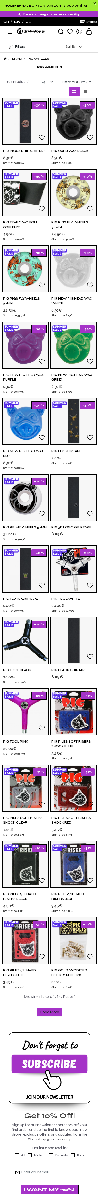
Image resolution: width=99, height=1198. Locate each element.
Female (61, 1155)
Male (38, 1155)
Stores (91, 21)
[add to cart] (89, 31)
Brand (17, 58)
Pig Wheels (38, 58)
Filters (20, 46)
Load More (49, 1012)
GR (6, 21)
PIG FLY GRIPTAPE (66, 451)
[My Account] (79, 31)
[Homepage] (5, 58)
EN (17, 21)
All (23, 1155)
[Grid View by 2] (74, 91)
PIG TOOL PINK (15, 741)
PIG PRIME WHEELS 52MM (25, 527)
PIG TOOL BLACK (17, 670)
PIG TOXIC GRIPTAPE (20, 599)
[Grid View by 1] (86, 91)
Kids (80, 1155)
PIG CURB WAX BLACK (69, 151)
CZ (28, 21)
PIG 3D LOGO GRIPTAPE (71, 527)
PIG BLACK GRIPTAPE (69, 670)
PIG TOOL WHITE (65, 599)
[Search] (60, 31)
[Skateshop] (31, 31)
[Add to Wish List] (41, 137)
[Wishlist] (70, 31)
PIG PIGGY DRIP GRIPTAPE (25, 151)
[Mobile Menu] (8, 31)
